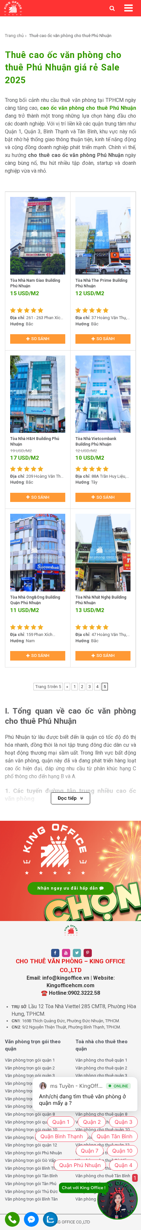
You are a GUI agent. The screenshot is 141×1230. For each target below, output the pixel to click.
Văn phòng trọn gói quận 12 (31, 1145)
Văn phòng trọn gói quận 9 (30, 1122)
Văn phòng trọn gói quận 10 (31, 1129)
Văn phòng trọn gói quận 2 (30, 1068)
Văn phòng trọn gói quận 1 (30, 1060)
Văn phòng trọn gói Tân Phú (30, 1183)
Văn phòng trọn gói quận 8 (30, 1114)
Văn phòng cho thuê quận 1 (101, 1060)
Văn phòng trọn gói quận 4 (30, 1083)
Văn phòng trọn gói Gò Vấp (30, 1160)
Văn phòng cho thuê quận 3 (101, 1075)
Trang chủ (14, 35)
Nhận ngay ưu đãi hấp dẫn (68, 888)
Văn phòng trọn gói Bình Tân (31, 1199)
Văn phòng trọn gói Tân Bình (31, 1175)
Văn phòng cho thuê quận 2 (101, 1068)
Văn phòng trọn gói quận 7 (30, 1106)
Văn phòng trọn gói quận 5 (30, 1090)
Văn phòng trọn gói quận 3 (30, 1075)
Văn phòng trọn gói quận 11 (31, 1137)
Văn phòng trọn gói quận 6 (30, 1098)
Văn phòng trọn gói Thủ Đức (31, 1191)
